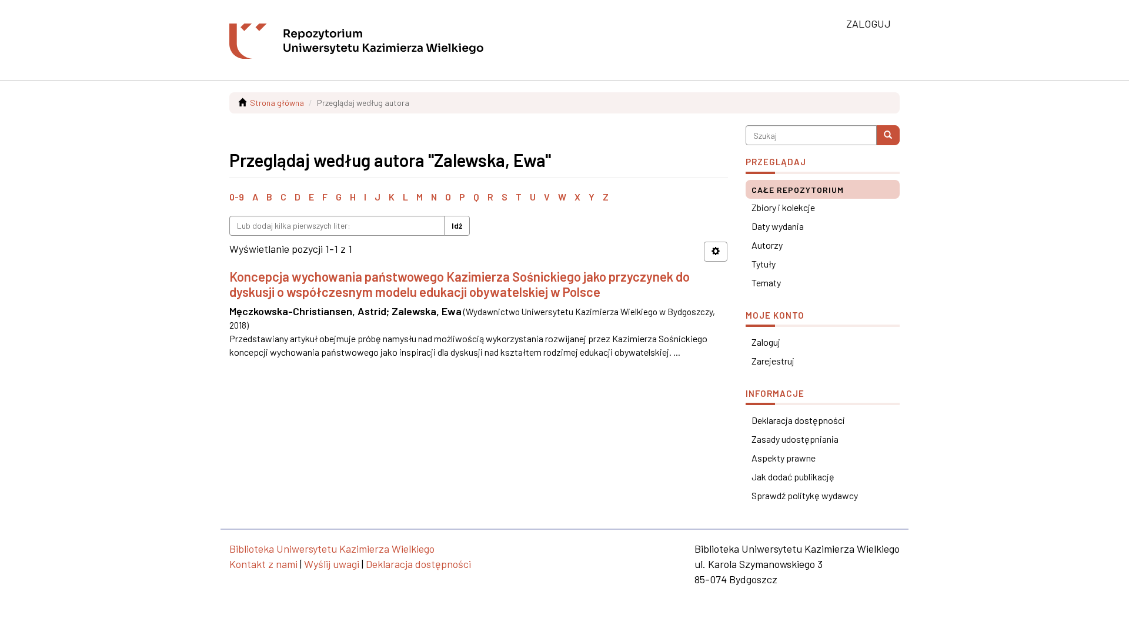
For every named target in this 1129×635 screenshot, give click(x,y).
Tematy (766, 282)
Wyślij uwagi (331, 563)
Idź (457, 225)
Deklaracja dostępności (798, 420)
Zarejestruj (772, 360)
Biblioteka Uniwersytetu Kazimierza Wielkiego (332, 548)
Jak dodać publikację (792, 476)
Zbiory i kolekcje (783, 207)
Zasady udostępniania (795, 438)
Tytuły (763, 263)
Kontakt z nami (263, 563)
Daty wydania (777, 226)
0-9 (236, 196)
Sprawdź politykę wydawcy (804, 495)
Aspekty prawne (783, 457)
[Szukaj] (888, 135)
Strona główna (277, 103)
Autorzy (767, 244)
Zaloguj (765, 341)
